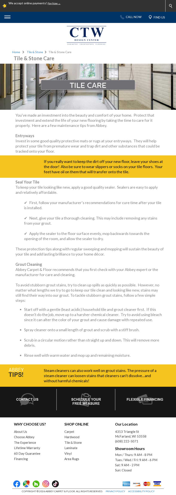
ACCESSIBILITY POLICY (141, 491)
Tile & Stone (35, 52)
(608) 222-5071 (126, 441)
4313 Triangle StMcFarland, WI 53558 (130, 434)
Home (16, 52)
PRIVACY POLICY (115, 491)
